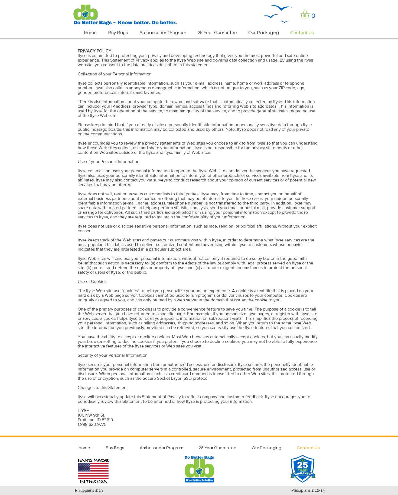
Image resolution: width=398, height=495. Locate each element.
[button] (310, 13)
